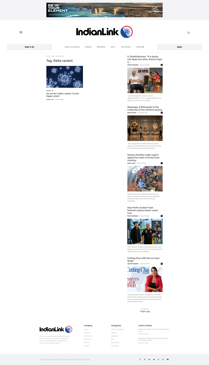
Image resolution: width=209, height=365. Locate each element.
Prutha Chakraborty (132, 216)
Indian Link (50, 99)
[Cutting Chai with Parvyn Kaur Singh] (145, 279)
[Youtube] (167, 359)
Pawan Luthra (131, 163)
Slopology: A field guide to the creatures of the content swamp (144, 108)
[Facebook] (140, 359)
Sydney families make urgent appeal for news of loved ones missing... (143, 157)
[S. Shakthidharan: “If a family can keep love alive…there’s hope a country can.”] (145, 80)
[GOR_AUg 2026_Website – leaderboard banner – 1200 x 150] (104, 10)
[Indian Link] (104, 32)
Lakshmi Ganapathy (133, 65)
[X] (163, 359)
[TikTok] (158, 359)
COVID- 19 (49, 90)
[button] (188, 32)
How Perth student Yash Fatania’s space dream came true (142, 210)
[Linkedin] (149, 359)
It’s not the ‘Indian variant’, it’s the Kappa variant (62, 94)
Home (48, 56)
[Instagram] (145, 359)
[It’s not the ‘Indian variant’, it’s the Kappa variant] (64, 77)
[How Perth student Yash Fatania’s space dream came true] (145, 231)
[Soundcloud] (154, 359)
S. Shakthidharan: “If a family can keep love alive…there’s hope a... (144, 59)
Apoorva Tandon (131, 112)
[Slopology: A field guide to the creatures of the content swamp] (145, 128)
